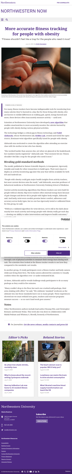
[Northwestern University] (36, 406)
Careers (3, 451)
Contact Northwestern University (10, 454)
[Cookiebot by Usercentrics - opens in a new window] (62, 219)
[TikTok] (33, 472)
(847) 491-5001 (8, 424)
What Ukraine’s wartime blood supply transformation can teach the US (53, 388)
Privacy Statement (6, 456)
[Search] (7, 19)
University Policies (6, 462)
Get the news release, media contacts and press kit (46, 324)
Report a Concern (6, 459)
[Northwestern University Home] (8, 2)
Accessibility (5, 443)
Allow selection (35, 253)
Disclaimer (68, 471)
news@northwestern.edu (10, 429)
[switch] (27, 241)
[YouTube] (31, 472)
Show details (62, 247)
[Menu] (2, 19)
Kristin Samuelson (41, 44)
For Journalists (63, 2)
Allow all (58, 253)
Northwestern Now (24, 11)
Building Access (5, 445)
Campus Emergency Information (10, 448)
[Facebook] (22, 472)
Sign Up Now (41, 421)
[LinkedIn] (36, 472)
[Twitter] (25, 472)
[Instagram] (27, 472)
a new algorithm (56, 122)
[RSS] (39, 472)
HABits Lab (40, 135)
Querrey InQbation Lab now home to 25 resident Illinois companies (15, 388)
